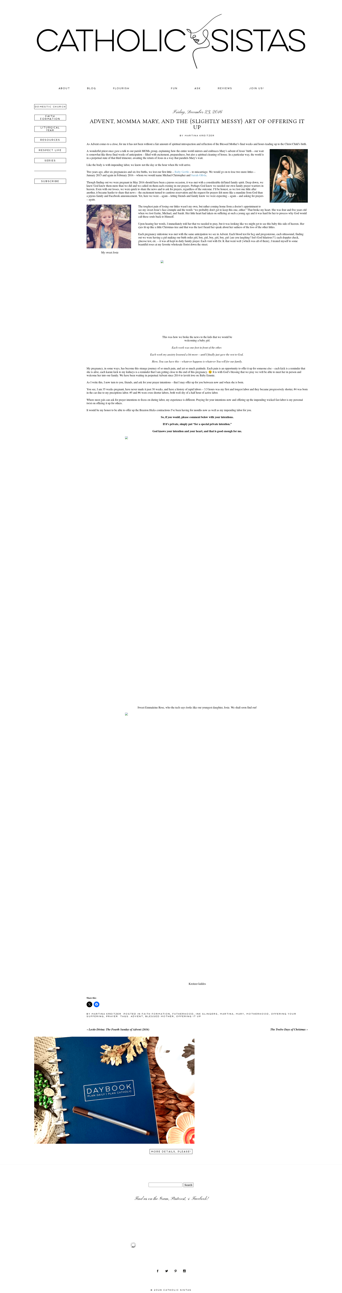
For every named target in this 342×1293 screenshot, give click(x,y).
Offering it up (188, 1016)
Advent (137, 1016)
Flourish (121, 88)
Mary (240, 1014)
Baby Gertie (182, 172)
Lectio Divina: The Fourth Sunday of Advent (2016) (119, 1029)
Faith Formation (156, 1014)
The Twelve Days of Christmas (288, 1029)
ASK (198, 88)
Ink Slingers (207, 1014)
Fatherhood (183, 1014)
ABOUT (64, 88)
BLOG (91, 88)
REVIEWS (225, 88)
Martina (227, 1014)
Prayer (112, 1016)
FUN (174, 88)
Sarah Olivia (198, 175)
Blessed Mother (159, 1016)
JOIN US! (256, 88)
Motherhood (257, 1014)
